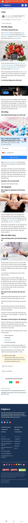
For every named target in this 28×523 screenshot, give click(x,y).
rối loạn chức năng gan (14, 222)
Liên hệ (16, 448)
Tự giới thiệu (17, 439)
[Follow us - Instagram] (4, 422)
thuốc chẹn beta (14, 68)
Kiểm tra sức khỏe (18, 427)
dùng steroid (18, 38)
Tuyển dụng (17, 443)
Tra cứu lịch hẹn (18, 431)
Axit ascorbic (7, 340)
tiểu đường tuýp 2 (16, 36)
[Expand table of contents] (14, 23)
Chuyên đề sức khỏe (5, 427)
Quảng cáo (16, 445)
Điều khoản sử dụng (5, 439)
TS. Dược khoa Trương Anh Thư (18, 15)
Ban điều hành (17, 441)
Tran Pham (7, 19)
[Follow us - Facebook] (2, 422)
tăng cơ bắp (24, 71)
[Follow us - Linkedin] (7, 422)
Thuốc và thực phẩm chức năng (7, 8)
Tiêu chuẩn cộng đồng (6, 453)
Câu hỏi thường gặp (5, 451)
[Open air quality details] (6, 521)
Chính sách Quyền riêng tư (7, 441)
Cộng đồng (17, 429)
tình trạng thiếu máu (12, 220)
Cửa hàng (3, 431)
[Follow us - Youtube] (10, 422)
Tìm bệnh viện (4, 429)
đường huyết (10, 347)
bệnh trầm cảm (18, 63)
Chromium (6, 32)
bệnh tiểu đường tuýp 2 (10, 162)
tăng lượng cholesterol (16, 67)
